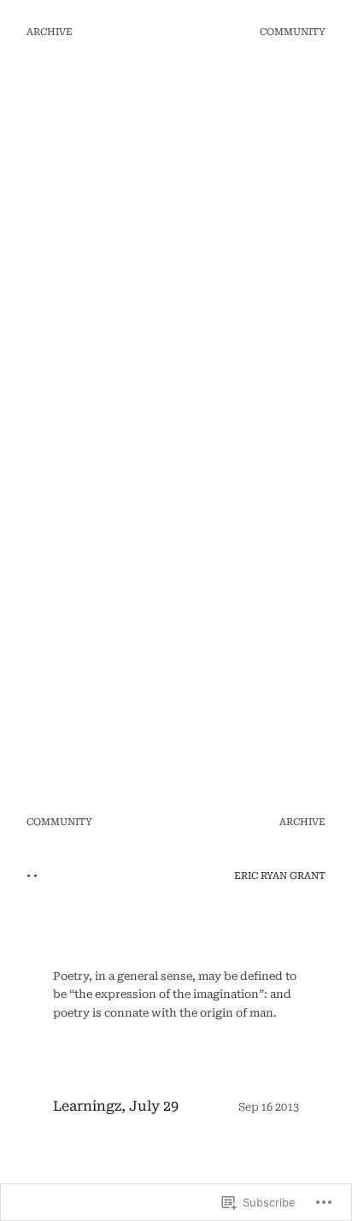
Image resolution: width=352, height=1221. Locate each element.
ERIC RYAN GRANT (280, 876)
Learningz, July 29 (116, 1106)
